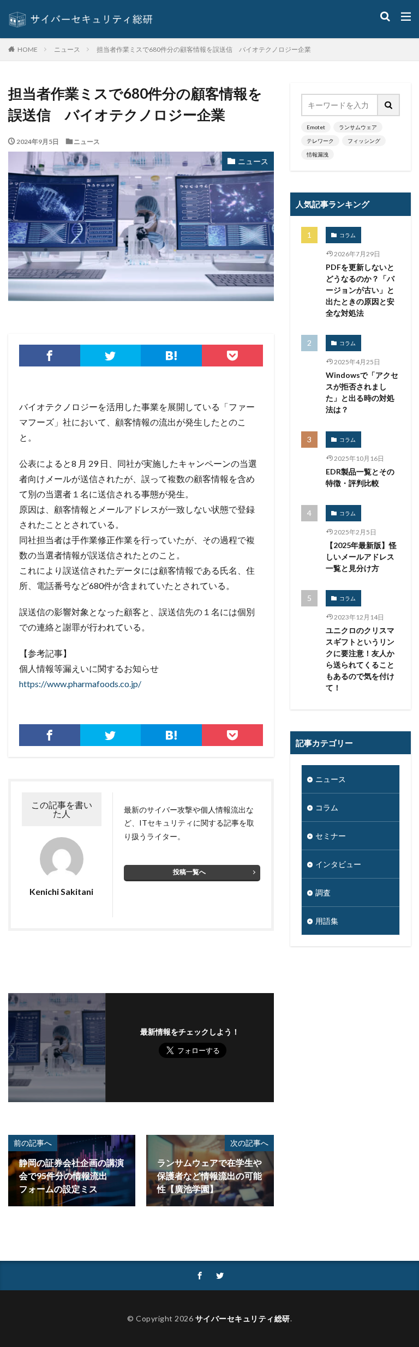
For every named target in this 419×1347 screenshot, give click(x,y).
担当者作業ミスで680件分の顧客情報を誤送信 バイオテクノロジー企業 (204, 49)
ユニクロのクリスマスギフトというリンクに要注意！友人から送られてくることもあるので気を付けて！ (360, 659)
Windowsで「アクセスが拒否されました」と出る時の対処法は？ (362, 392)
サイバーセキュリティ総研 (242, 1318)
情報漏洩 (317, 154)
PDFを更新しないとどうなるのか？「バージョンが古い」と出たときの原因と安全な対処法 (360, 289)
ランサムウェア (358, 127)
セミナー (330, 835)
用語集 (326, 920)
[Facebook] (49, 355)
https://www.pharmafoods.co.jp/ (80, 683)
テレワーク (320, 140)
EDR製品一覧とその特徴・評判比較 (360, 477)
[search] (389, 105)
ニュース (67, 49)
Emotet (316, 127)
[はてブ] (171, 355)
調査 (323, 892)
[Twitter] (110, 355)
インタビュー (338, 864)
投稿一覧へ (189, 872)
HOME (27, 49)
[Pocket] (232, 355)
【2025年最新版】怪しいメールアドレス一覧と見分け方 (361, 556)
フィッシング (364, 140)
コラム (347, 235)
